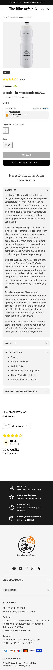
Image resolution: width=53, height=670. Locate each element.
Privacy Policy (24, 666)
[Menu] (4, 9)
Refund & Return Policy (12, 663)
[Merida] (10, 86)
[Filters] (6, 426)
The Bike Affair (15, 658)
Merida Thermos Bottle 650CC (21, 17)
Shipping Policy (30, 663)
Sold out (26, 155)
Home (5, 17)
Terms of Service (9, 666)
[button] (48, 9)
